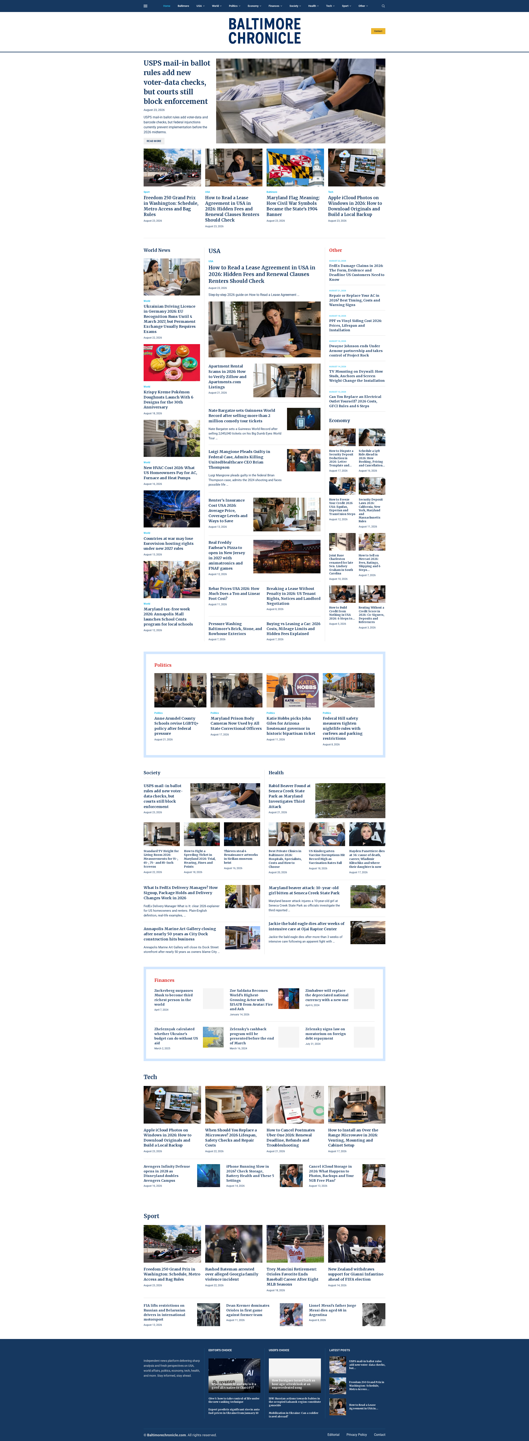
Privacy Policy (357, 1435)
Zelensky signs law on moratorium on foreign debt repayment (325, 1033)
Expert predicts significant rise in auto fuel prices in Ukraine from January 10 (234, 1411)
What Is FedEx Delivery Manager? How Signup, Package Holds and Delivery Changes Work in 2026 (181, 892)
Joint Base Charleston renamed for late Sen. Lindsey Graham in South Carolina (341, 564)
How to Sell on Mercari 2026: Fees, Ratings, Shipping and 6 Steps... (369, 563)
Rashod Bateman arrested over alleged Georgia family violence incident (231, 1274)
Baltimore (183, 5)
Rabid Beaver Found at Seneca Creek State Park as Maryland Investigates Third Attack (290, 796)
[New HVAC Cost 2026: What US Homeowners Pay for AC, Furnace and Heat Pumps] (172, 453)
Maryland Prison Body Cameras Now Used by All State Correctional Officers (236, 723)
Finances (274, 5)
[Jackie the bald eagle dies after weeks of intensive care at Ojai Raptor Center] (368, 932)
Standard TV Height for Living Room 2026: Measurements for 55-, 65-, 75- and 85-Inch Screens (161, 859)
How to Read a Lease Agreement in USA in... (363, 1406)
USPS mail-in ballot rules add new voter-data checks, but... (367, 1365)
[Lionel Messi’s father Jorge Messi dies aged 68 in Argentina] (373, 1314)
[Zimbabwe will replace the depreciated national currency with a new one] (364, 998)
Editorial (334, 1435)
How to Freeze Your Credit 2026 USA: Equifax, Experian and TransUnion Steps (342, 507)
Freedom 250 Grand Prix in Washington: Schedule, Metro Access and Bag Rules (172, 1274)
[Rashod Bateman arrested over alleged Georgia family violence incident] (234, 1256)
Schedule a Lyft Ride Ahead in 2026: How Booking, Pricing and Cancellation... (372, 458)
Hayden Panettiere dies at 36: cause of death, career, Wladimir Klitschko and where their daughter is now (367, 859)
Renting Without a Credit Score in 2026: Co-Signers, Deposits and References (371, 615)
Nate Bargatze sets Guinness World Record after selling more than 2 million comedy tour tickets (242, 415)
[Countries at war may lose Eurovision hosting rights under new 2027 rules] (172, 523)
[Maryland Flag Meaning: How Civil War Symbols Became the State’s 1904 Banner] (295, 186)
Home (166, 5)
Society (294, 5)
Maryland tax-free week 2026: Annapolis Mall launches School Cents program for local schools (168, 617)
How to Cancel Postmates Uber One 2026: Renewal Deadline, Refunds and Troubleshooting (291, 1138)
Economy (253, 5)
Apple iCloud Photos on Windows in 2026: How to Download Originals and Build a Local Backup (167, 1138)
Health (312, 5)
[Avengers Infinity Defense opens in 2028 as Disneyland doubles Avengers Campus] (208, 1175)
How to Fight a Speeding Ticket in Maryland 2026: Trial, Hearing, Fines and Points (200, 859)
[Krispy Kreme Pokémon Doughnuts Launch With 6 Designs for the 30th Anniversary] (172, 380)
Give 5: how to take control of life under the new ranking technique (234, 1400)
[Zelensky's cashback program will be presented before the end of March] (288, 1037)
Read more (154, 141)
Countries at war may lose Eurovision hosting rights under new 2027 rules (169, 543)
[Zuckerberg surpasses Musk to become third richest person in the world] (213, 998)
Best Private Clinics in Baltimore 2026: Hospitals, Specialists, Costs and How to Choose (285, 859)
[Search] (383, 6)
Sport (345, 5)
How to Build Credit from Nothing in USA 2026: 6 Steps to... (342, 613)
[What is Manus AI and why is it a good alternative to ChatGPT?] (235, 1375)
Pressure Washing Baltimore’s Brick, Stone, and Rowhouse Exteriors (235, 629)
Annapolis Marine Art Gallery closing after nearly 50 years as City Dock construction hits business (180, 933)
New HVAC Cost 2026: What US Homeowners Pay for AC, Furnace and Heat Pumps (170, 472)
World (215, 5)
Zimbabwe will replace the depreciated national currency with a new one (327, 995)
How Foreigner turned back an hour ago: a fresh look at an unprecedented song (293, 1384)
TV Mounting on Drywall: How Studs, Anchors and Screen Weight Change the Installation (357, 376)
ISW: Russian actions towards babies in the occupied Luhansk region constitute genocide (295, 1402)
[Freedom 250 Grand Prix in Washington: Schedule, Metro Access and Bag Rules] (172, 186)
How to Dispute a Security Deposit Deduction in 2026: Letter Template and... (341, 458)
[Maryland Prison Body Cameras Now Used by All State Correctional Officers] (237, 705)
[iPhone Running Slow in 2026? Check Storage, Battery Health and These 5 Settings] (291, 1175)
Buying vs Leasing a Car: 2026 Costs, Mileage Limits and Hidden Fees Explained (293, 629)
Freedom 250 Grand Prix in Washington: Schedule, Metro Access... (366, 1386)
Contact (378, 31)
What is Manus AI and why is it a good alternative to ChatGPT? (234, 1386)
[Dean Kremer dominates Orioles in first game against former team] (291, 1314)
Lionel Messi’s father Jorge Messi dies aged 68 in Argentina (332, 1310)
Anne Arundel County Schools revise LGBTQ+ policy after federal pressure (176, 726)
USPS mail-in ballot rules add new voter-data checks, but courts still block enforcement (177, 82)
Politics (233, 5)
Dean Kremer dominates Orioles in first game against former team (247, 1310)
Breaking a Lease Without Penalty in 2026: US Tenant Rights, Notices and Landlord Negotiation (293, 596)
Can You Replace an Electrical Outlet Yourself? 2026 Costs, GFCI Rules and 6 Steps (355, 401)
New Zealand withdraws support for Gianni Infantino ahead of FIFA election (355, 1274)
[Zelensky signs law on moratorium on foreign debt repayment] (364, 1037)
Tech (329, 5)
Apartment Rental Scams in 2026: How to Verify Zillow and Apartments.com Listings (228, 376)
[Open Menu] (145, 6)
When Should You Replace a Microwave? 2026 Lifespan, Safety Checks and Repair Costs (231, 1138)
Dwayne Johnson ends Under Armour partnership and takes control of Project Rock (356, 350)
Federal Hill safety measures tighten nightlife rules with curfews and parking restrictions (342, 728)
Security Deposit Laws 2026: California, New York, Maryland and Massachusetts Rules (371, 510)
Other (362, 5)
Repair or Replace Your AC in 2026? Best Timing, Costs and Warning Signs (354, 300)
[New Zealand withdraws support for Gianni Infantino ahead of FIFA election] (357, 1256)
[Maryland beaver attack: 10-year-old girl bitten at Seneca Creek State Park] (368, 896)
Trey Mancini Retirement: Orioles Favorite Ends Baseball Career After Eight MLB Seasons (292, 1277)
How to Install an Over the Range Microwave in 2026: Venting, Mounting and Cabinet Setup (353, 1138)
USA (199, 5)
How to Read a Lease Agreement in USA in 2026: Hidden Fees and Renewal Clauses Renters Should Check (232, 209)
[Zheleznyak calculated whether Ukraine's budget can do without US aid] (213, 1037)
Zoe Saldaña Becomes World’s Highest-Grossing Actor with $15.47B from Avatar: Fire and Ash (251, 999)
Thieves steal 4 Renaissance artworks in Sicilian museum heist (241, 857)
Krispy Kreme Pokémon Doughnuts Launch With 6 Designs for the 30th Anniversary (168, 399)
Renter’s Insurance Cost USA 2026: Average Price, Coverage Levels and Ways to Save (228, 511)
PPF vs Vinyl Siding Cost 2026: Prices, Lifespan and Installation (355, 325)
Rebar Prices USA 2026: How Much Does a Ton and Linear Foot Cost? (234, 593)
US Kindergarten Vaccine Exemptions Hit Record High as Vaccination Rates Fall (327, 857)
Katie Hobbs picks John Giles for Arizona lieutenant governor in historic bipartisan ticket (291, 726)
